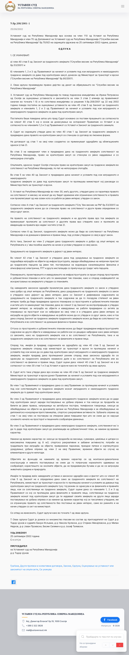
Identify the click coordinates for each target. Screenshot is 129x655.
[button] (122, 6)
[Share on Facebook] (13, 582)
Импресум (106, 625)
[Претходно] (105, 645)
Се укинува (45, 569)
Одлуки (76, 565)
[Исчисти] (119, 645)
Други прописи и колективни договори (41, 565)
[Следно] (112, 645)
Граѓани (14, 565)
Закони (67, 565)
